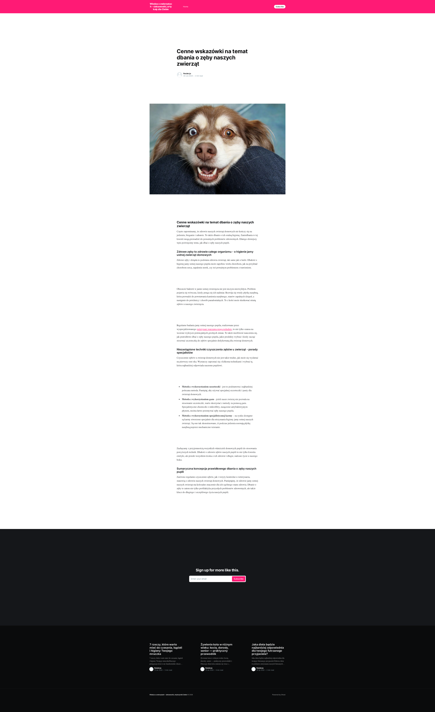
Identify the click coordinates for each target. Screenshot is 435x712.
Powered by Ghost (278, 695)
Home (185, 6)
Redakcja (187, 73)
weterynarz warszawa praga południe (214, 329)
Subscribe (280, 7)
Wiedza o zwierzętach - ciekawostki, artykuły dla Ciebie (161, 6)
